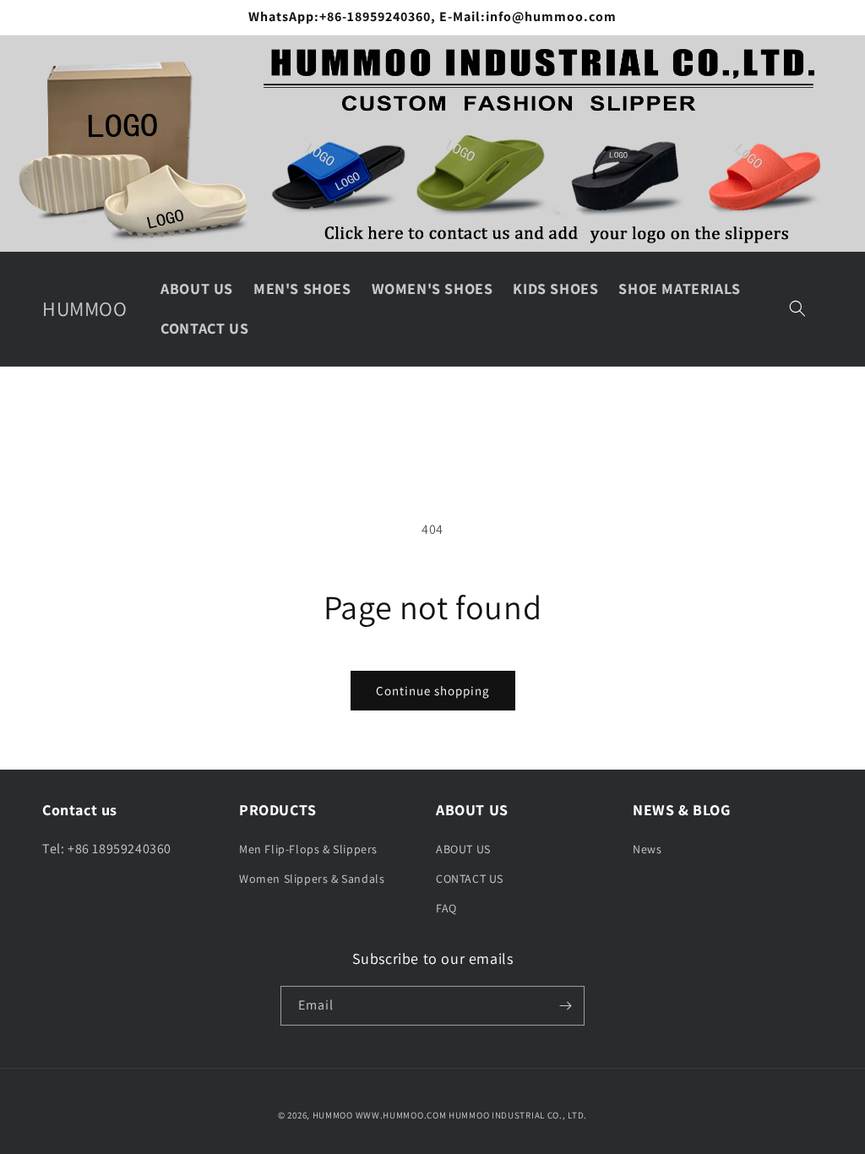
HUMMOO (333, 1115)
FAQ (446, 908)
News (647, 849)
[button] (797, 308)
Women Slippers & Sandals (311, 878)
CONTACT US (469, 878)
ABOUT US (463, 849)
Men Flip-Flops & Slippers (308, 849)
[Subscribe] (565, 1006)
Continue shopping (433, 691)
